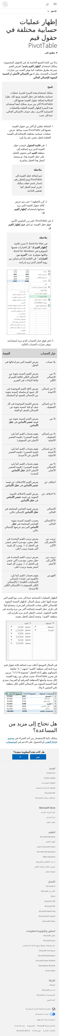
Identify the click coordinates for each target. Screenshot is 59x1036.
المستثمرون (51, 1000)
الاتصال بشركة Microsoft (46, 1026)
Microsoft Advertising (47, 911)
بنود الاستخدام (19, 1026)
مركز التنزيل (50, 817)
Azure (53, 896)
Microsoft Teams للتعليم (46, 847)
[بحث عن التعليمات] (48, 4)
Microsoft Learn (49, 940)
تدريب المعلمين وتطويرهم (45, 862)
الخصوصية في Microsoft (46, 995)
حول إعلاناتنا (36, 1030)
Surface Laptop (49, 778)
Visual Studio (50, 970)
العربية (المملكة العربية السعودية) (38, 1009)
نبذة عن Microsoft (48, 990)
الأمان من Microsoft (48, 891)
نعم (38, 756)
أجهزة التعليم (50, 842)
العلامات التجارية (49, 1030)
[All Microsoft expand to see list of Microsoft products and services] (55, 4)
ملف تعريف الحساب (48, 812)
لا (20, 756)
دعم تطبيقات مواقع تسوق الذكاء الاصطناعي (39, 945)
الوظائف (52, 985)
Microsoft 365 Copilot (47, 916)
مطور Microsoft (49, 935)
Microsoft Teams (48, 921)
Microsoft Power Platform (45, 960)
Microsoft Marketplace (46, 955)
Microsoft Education (47, 837)
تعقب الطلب (50, 822)
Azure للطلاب (50, 872)
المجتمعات (11, 741)
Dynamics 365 (50, 901)
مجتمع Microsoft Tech (47, 950)
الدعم (53, 11)
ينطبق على (50, 52)
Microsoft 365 (50, 793)
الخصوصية (31, 1026)
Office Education (49, 857)
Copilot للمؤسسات (48, 783)
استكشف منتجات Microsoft (45, 798)
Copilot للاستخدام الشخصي (45, 788)
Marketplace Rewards (47, 965)
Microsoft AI (50, 886)
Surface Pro (51, 773)
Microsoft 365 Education (46, 852)
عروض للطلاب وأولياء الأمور (44, 867)
